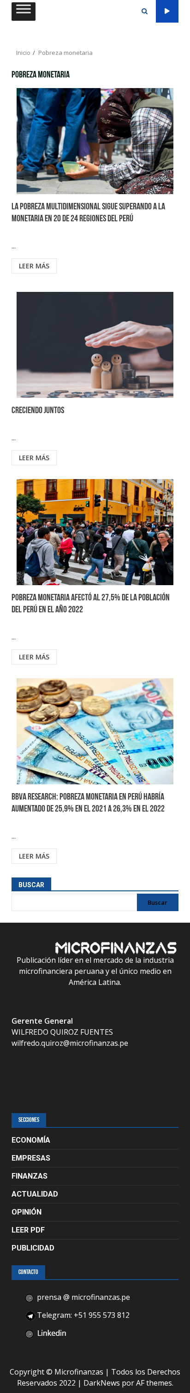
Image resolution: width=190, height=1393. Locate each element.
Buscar (31, 885)
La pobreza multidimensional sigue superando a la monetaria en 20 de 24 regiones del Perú (95, 141)
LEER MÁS (34, 265)
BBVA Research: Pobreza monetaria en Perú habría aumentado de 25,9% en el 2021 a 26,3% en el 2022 (95, 731)
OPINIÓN (27, 1212)
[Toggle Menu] (23, 11)
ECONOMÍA (31, 1140)
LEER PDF (28, 1230)
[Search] (145, 11)
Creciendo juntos (95, 345)
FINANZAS (30, 1176)
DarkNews (101, 1383)
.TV (167, 11)
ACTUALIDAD (35, 1194)
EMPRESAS (31, 1158)
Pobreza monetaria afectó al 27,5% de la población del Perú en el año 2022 (95, 532)
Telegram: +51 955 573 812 (82, 1315)
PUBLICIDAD (33, 1248)
